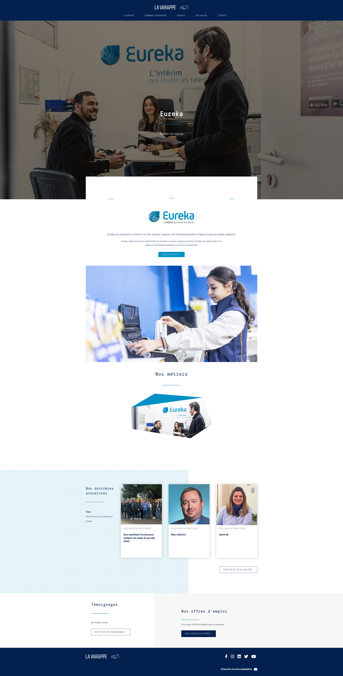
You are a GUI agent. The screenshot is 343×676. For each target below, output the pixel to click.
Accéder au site (170, 254)
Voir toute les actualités (237, 569)
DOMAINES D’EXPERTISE (155, 15)
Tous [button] (88, 512)
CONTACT (222, 15)
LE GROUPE (129, 15)
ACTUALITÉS (201, 15)
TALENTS (181, 15)
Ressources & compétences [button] (99, 516)
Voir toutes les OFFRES (197, 633)
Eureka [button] (89, 521)
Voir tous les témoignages (110, 632)
